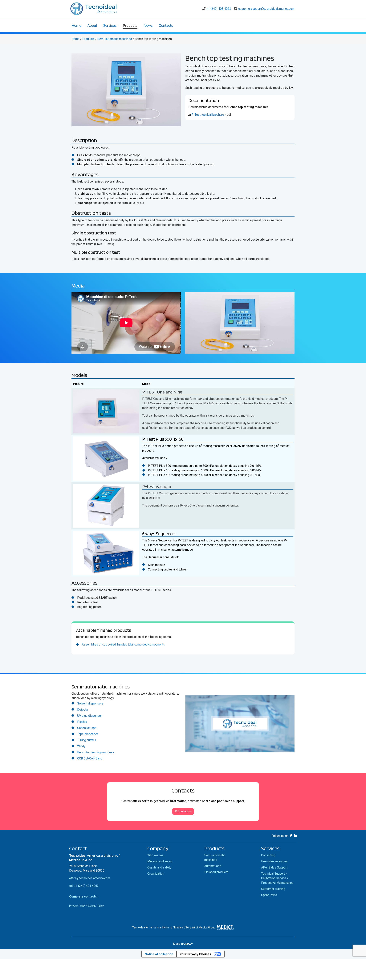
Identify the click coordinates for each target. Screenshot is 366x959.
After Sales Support (274, 867)
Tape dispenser (87, 734)
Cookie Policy (96, 905)
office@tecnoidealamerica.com (89, 878)
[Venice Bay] (188, 943)
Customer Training (273, 889)
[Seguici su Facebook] (291, 836)
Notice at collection (159, 954)
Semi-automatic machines (114, 39)
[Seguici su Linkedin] (295, 836)
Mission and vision (160, 861)
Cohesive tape (86, 728)
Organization (155, 873)
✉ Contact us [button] (183, 811)
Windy (81, 746)
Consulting (268, 855)
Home (75, 39)
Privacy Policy (77, 905)
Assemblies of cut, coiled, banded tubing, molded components (123, 644)
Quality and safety (159, 867)
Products (88, 39)
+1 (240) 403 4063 (218, 9)
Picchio (82, 722)
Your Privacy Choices (195, 954)
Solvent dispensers (90, 703)
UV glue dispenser (89, 715)
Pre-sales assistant (274, 861)
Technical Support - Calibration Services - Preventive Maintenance (277, 878)
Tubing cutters (86, 740)
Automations (212, 866)
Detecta (82, 709)
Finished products (216, 872)
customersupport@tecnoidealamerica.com (266, 9)
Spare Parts (269, 895)
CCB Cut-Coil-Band (89, 758)
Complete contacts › (84, 896)
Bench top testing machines (95, 752)
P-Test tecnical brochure (207, 114)
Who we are (155, 855)
